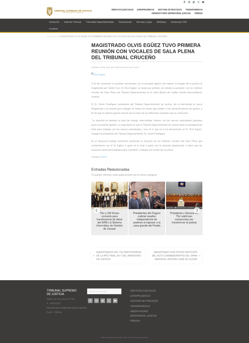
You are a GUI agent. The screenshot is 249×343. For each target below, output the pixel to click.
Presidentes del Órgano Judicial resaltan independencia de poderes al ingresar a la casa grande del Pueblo (146, 219)
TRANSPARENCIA (140, 306)
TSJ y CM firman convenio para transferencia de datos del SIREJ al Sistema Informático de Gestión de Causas (109, 220)
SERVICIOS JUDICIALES (143, 290)
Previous (97, 210)
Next (197, 210)
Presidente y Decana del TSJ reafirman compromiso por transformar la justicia (184, 217)
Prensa (104, 157)
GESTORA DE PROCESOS (144, 300)
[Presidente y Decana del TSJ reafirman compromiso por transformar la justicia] (184, 195)
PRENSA (135, 320)
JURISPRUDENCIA (140, 295)
